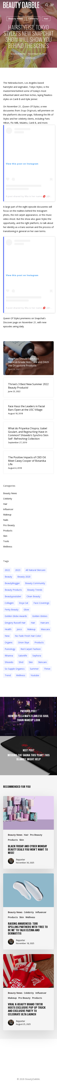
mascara (45, 629)
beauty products (13, 589)
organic (9, 642)
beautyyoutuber (13, 596)
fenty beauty (11, 609)
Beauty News (15, 18)
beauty (8, 576)
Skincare (42, 662)
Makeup (7, 514)
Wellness (7, 546)
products (39, 642)
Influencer (8, 509)
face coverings (41, 602)
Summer (34, 668)
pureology (10, 649)
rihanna (9, 655)
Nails (5, 519)
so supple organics (15, 668)
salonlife (22, 655)
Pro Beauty (9, 525)
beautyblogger (12, 583)
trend (8, 675)
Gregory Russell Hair (15, 622)
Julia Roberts (19, 53)
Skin (5, 535)
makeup (31, 629)
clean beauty (33, 596)
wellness (20, 675)
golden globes (39, 616)
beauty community (35, 583)
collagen (9, 602)
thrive (47, 668)
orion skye (23, 642)
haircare (44, 622)
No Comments (28, 57)
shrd (21, 662)
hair (33, 622)
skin (31, 662)
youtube (35, 675)
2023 (17, 570)
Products (7, 530)
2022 (7, 570)
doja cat (23, 602)
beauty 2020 (23, 576)
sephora (36, 655)
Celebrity (33, 18)
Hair (46, 18)
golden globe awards (16, 616)
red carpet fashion (31, 649)
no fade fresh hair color (28, 635)
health (8, 629)
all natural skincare (35, 570)
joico (19, 629)
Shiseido (9, 662)
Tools (6, 541)
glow (26, 609)
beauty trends (34, 589)
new (7, 635)
